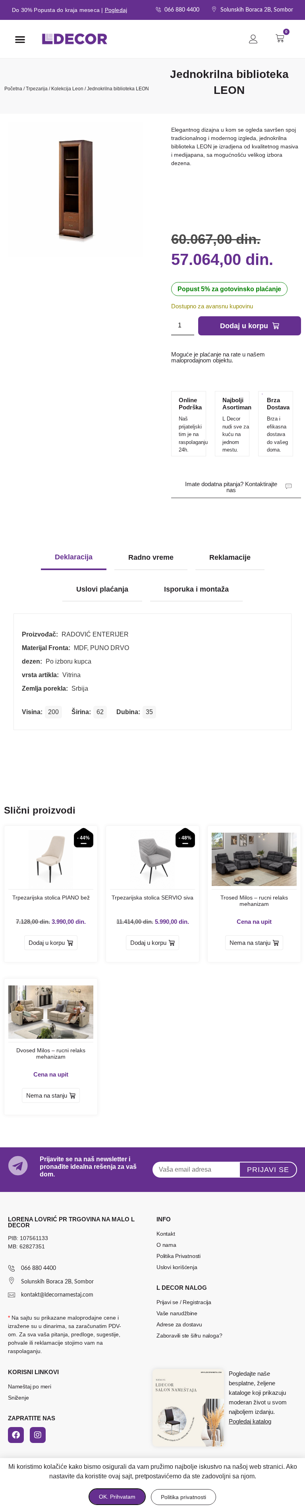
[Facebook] (16, 1435)
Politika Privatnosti (178, 1256)
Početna (13, 89)
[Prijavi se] (253, 39)
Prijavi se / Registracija (183, 1302)
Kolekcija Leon (67, 89)
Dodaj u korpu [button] (47, 942)
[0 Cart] (282, 38)
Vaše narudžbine (176, 1313)
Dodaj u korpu (244, 326)
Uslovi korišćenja (176, 1267)
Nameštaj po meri (29, 1386)
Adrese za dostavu (179, 1324)
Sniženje (18, 1397)
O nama (166, 1245)
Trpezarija (37, 89)
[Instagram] (38, 1435)
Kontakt (165, 1234)
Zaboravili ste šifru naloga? (189, 1335)
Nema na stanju (250, 942)
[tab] (73, 558)
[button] (20, 39)
